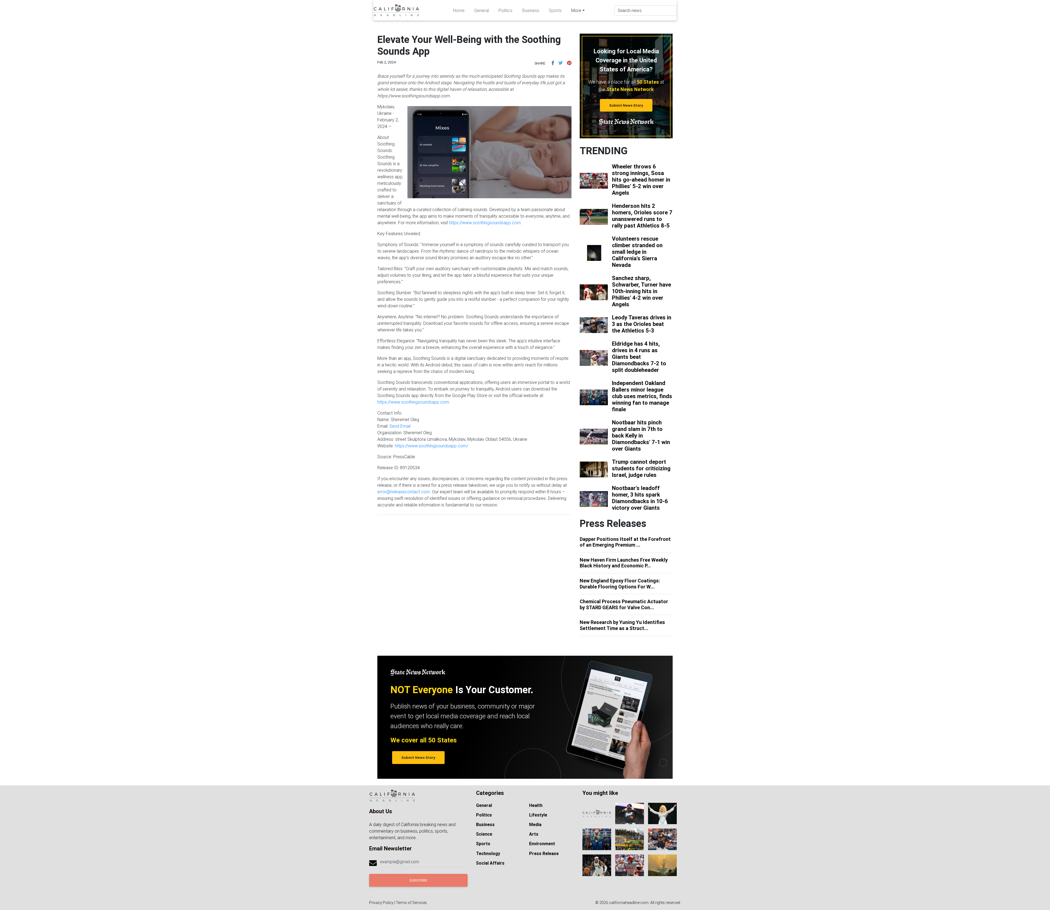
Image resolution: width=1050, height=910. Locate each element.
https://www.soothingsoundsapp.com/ (431, 445)
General (481, 10)
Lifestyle (538, 815)
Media (535, 824)
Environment (542, 843)
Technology (488, 853)
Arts (533, 834)
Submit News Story (626, 105)
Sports (555, 10)
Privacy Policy (381, 902)
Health (535, 805)
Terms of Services (411, 902)
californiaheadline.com (629, 902)
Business (530, 10)
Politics (505, 10)
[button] (553, 63)
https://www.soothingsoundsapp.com (485, 222)
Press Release (544, 853)
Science (484, 834)
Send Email (399, 426)
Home (459, 10)
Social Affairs (490, 863)
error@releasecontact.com (403, 491)
